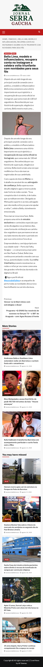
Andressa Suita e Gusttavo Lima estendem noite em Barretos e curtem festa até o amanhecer (21, 360)
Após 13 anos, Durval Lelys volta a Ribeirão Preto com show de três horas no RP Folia (21, 607)
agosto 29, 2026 (27, 532)
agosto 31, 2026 (27, 492)
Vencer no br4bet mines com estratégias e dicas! (17, 302)
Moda (14, 53)
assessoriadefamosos (13, 75)
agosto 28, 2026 (27, 572)
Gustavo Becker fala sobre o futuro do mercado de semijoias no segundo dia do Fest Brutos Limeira (21, 527)
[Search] (39, 32)
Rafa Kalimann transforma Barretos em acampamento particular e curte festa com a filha (21, 442)
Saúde (7, 559)
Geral (6, 481)
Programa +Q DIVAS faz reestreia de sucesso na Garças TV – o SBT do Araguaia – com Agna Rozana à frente (22, 312)
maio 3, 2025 (26, 75)
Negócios (8, 519)
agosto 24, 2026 (27, 366)
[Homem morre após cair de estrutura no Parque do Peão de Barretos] (21, 471)
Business (7, 640)
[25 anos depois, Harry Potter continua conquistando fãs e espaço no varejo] (21, 630)
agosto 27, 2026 (27, 651)
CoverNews (34, 660)
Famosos (7, 53)
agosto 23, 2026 (27, 407)
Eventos (7, 600)
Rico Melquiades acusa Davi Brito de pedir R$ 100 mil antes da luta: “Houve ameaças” (21, 401)
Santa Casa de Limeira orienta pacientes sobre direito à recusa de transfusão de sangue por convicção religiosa (21, 567)
